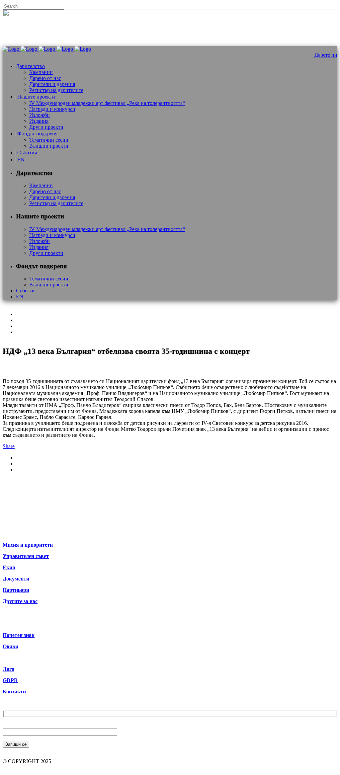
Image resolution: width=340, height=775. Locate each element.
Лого (8, 669)
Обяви (10, 646)
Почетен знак (19, 635)
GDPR (10, 680)
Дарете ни (325, 55)
